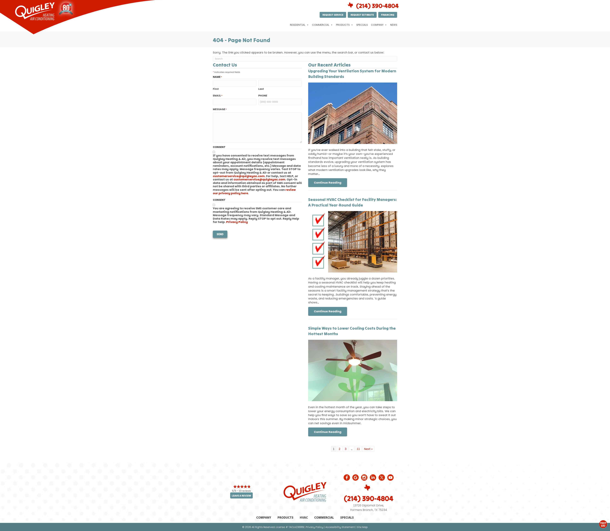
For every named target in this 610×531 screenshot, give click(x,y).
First (216, 89)
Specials (362, 25)
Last (261, 89)
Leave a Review (241, 495)
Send (220, 234)
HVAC (304, 517)
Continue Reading (330, 182)
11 (358, 449)
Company (377, 25)
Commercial (320, 25)
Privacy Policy (237, 222)
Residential (297, 25)
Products (343, 25)
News (393, 25)
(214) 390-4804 (377, 6)
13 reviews (245, 490)
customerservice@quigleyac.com (239, 176)
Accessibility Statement (340, 527)
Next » (368, 449)
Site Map (362, 527)
